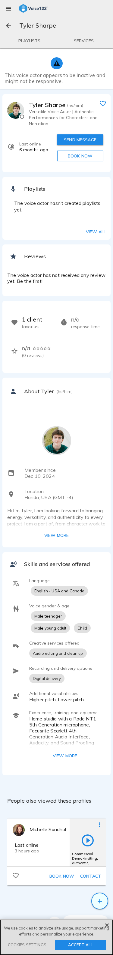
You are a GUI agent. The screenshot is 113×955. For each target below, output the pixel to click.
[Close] (107, 925)
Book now (61, 876)
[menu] (8, 8)
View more (56, 535)
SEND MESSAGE (80, 139)
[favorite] (103, 103)
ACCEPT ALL (80, 944)
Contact (90, 876)
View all (96, 232)
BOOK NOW (80, 156)
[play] (87, 840)
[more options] (99, 825)
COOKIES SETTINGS (27, 944)
